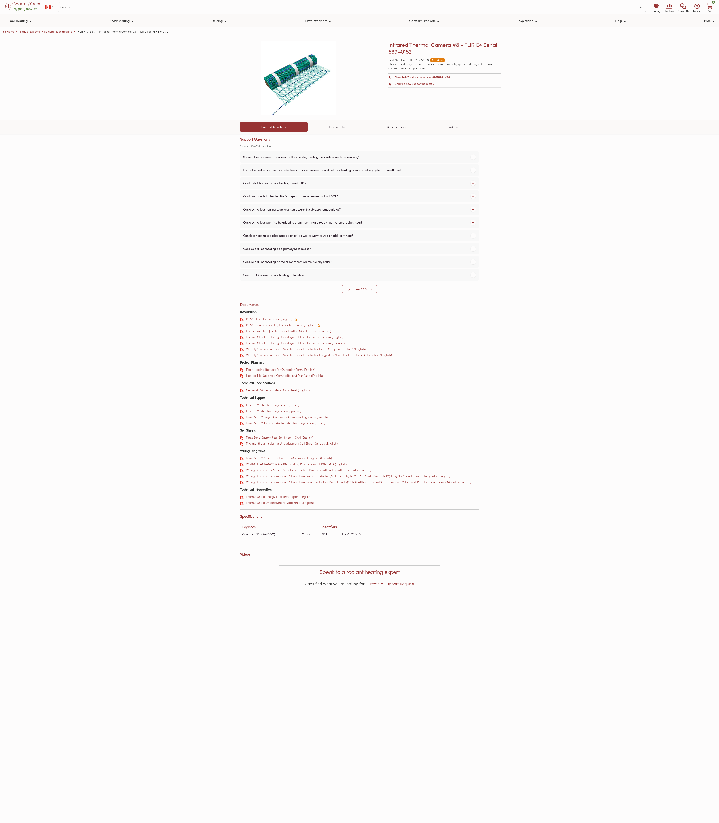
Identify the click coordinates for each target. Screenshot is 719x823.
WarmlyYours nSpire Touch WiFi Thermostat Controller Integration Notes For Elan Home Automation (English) (319, 355)
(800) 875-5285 (28, 9)
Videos (453, 127)
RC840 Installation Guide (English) (269, 319)
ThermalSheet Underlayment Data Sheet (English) (280, 503)
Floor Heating (18, 20)
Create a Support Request (391, 583)
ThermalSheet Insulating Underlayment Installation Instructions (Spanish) (295, 343)
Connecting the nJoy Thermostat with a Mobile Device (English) (288, 331)
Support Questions (273, 127)
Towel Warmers (316, 20)
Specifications (396, 127)
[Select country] (49, 7)
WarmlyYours (27, 3)
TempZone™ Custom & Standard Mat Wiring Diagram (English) (289, 458)
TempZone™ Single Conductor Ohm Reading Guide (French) (287, 417)
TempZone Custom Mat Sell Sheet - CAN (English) (279, 437)
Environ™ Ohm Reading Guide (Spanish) (273, 411)
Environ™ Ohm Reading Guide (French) (272, 405)
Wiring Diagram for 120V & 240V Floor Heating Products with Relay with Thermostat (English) (308, 470)
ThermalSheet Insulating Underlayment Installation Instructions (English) (294, 337)
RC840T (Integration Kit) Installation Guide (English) (280, 325)
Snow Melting (120, 20)
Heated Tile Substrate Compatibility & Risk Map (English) (284, 375)
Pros (707, 20)
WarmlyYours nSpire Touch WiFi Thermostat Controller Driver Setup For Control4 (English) (306, 349)
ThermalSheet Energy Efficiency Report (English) (278, 497)
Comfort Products (422, 20)
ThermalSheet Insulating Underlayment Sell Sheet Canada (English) (292, 443)
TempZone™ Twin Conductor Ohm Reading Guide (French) (285, 423)
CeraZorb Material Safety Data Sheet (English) (278, 390)
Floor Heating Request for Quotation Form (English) (280, 369)
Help (619, 20)
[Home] (8, 7)
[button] (683, 7)
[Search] (641, 7)
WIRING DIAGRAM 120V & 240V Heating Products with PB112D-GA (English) (296, 464)
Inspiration (526, 20)
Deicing (217, 20)
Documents (337, 127)
